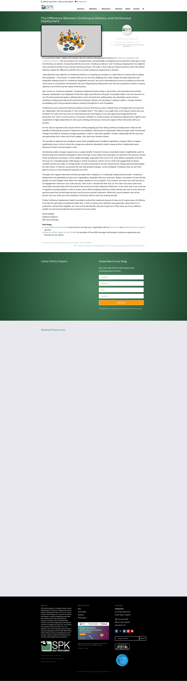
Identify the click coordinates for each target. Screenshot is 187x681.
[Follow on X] (120, 631)
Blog (79, 609)
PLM (117, 227)
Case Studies (82, 612)
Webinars (81, 615)
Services (80, 9)
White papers (82, 618)
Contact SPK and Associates (55, 227)
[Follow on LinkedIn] (124, 631)
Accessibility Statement (48, 661)
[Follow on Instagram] (128, 631)
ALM (112, 227)
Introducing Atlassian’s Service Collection (61, 301)
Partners (118, 9)
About (127, 9)
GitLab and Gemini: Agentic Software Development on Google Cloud (92, 644)
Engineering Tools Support (134, 227)
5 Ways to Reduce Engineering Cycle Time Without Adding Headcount (74, 404)
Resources (106, 9)
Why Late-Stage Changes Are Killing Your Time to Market (68, 487)
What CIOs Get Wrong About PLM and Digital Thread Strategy (70, 570)
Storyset (58, 655)
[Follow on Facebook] (116, 631)
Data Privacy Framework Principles (52, 658)
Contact (136, 9)
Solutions (93, 9)
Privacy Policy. (138, 308)
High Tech (119, 45)
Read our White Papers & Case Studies (60, 232)
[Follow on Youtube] (132, 631)
